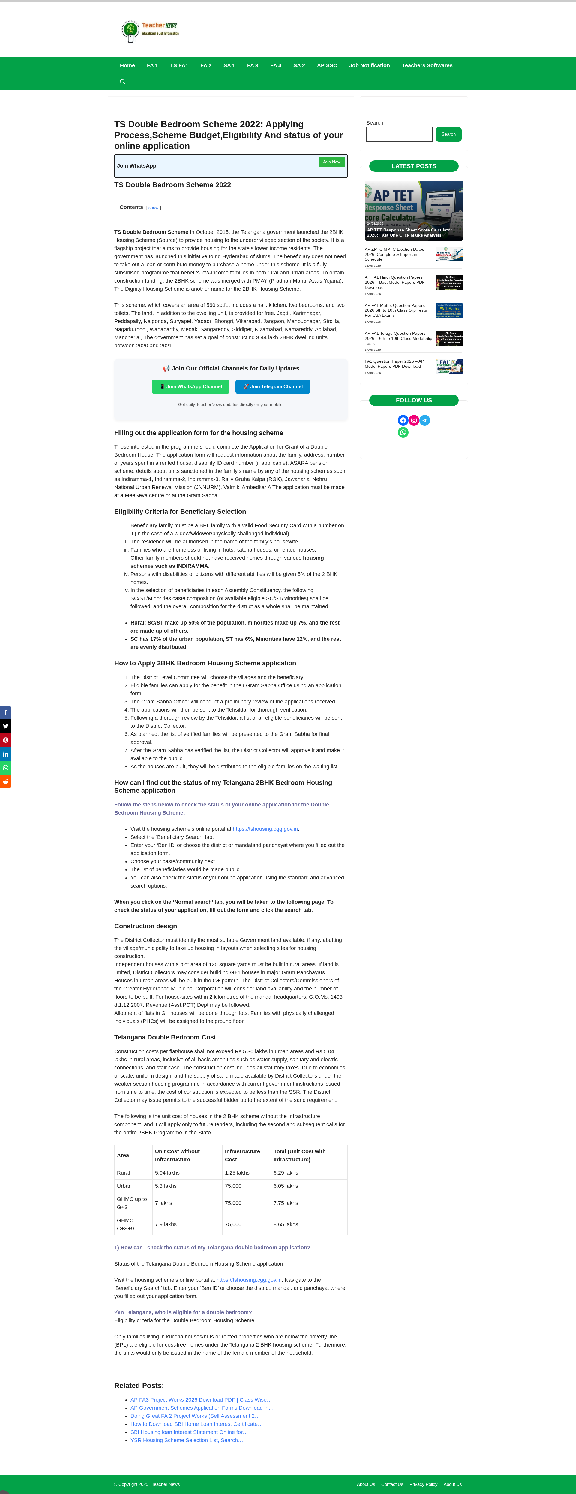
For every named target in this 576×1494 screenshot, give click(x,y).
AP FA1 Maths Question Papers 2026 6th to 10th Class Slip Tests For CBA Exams (396, 310)
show (153, 207)
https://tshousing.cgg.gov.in (265, 829)
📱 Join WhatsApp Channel (190, 386)
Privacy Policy (424, 1484)
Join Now (331, 161)
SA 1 (229, 65)
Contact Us (392, 1484)
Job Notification (369, 65)
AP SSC (327, 65)
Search (374, 123)
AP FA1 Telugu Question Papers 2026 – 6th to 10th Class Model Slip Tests (398, 338)
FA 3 (252, 65)
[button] (122, 82)
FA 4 (275, 65)
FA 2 (206, 65)
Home (127, 65)
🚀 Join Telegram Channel (273, 386)
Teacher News (166, 1484)
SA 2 (299, 65)
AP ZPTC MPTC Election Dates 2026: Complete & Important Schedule (394, 254)
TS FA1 (179, 65)
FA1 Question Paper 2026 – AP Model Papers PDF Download (394, 364)
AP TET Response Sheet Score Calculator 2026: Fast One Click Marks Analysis (409, 232)
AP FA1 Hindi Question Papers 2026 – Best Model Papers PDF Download (395, 282)
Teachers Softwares (427, 65)
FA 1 (152, 65)
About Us (366, 1484)
